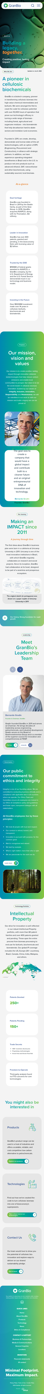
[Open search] (32, 5)
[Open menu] (38, 5)
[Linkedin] (22, 1302)
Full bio (9, 745)
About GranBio (22, 1316)
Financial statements (22, 1359)
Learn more (8, 863)
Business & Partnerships (22, 1339)
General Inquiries (22, 1346)
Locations (22, 1349)
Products (22, 1319)
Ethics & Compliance (22, 1330)
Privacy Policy (13, 1383)
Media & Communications (22, 1342)
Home (22, 1312)
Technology (22, 1323)
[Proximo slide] (20, 669)
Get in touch (13, 1271)
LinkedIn (24, 745)
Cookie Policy (30, 1383)
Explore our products (16, 1161)
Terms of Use (22, 1383)
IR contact (22, 1362)
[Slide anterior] (13, 669)
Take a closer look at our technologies (17, 1215)
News (22, 1326)
